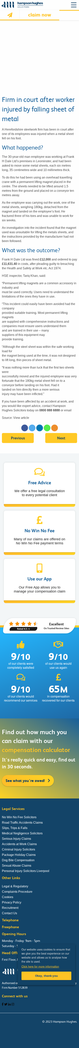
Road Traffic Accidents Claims (22, 822)
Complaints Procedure (17, 891)
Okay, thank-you (46, 976)
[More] (54, 428)
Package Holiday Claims (19, 854)
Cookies (7, 897)
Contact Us (9, 913)
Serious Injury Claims (16, 838)
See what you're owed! (26, 780)
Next (61, 438)
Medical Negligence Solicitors (22, 833)
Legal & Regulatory (15, 886)
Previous (18, 438)
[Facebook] (24, 428)
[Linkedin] (39, 428)
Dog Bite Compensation (18, 860)
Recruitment (10, 907)
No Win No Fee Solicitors (19, 817)
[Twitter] (32, 428)
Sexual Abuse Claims (16, 865)
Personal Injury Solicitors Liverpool (25, 871)
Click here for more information (40, 966)
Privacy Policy (11, 902)
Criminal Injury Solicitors (18, 849)
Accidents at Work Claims (19, 844)
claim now (39, 15)
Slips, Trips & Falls (14, 828)
